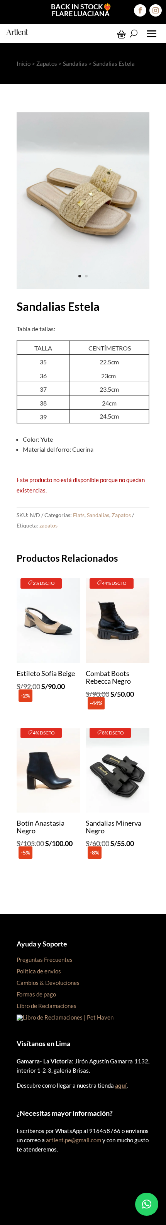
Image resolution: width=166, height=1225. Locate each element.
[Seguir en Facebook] (140, 10)
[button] (146, 1204)
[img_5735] (83, 286)
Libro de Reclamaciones (46, 1005)
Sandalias (75, 63)
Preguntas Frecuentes (45, 959)
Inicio (23, 63)
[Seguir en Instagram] (155, 10)
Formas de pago (36, 994)
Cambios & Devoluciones (48, 982)
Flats (79, 515)
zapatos (48, 525)
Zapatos (46, 63)
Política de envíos (39, 971)
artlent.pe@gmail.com (73, 1140)
